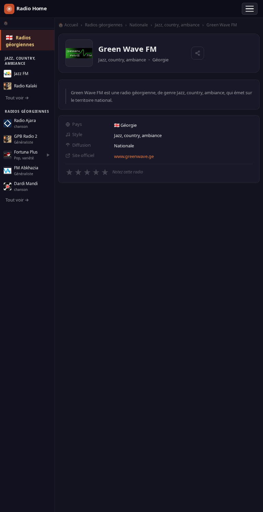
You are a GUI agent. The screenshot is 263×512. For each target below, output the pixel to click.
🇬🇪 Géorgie (125, 125)
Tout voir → (17, 98)
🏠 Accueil (68, 25)
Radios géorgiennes (104, 25)
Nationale (138, 25)
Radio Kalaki (25, 86)
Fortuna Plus (26, 152)
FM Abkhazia (26, 168)
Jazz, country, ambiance (177, 25)
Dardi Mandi (26, 183)
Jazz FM (21, 73)
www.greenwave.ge (134, 156)
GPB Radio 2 (25, 136)
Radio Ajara (25, 120)
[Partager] (197, 53)
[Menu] (250, 9)
